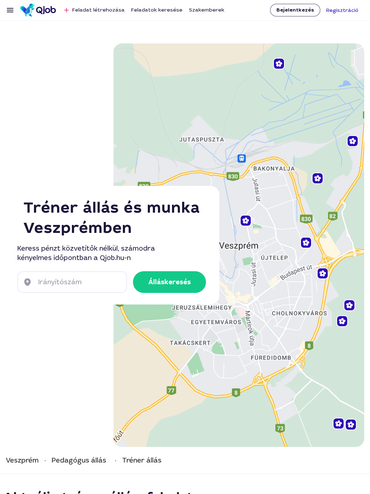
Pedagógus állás (79, 460)
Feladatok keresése (156, 10)
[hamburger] (10, 10)
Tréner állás (142, 460)
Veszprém (22, 460)
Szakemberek (206, 10)
